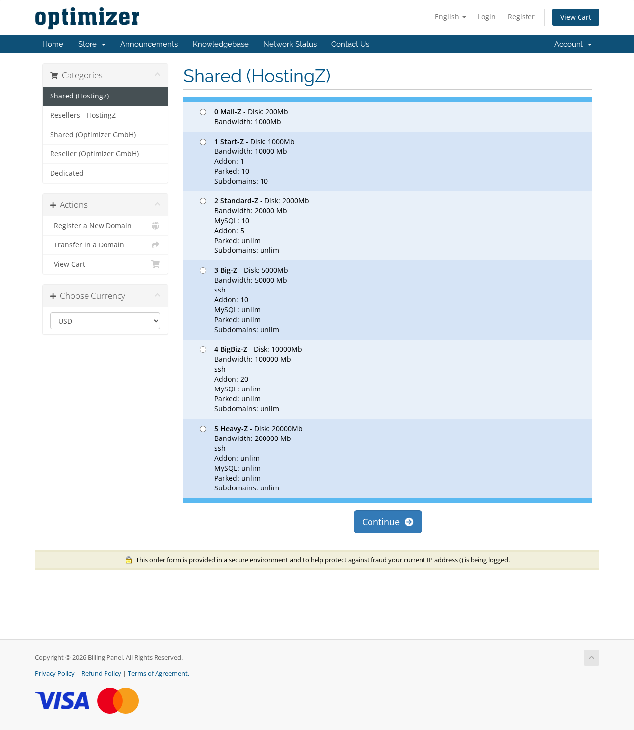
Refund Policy (101, 673)
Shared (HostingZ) (79, 96)
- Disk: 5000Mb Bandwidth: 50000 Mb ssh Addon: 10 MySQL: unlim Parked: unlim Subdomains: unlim (251, 299)
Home (52, 44)
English (448, 16)
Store (89, 44)
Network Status (290, 44)
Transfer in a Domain (87, 245)
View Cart (575, 17)
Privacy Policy (55, 673)
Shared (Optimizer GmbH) (93, 134)
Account (570, 44)
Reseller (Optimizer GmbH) (94, 153)
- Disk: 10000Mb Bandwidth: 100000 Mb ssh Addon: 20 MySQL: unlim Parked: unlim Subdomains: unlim (258, 378)
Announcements (149, 44)
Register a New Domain (91, 225)
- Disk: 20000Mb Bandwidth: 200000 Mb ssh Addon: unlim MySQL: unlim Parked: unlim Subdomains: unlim (258, 458)
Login (487, 16)
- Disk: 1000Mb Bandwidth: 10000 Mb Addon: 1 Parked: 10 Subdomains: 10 (254, 161)
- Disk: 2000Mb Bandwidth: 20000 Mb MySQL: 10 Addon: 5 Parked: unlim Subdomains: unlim (261, 225)
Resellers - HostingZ (83, 115)
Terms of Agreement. (158, 673)
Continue (383, 522)
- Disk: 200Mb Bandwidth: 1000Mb (251, 116)
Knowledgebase (221, 44)
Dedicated (67, 173)
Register (521, 16)
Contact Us (350, 44)
